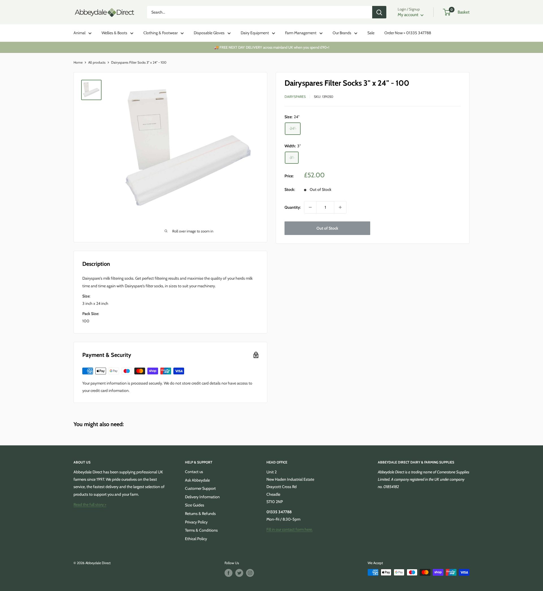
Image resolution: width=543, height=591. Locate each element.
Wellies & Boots (114, 32)
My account (408, 14)
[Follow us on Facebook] (228, 573)
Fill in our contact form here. (289, 529)
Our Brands (342, 32)
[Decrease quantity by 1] (310, 207)
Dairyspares (295, 96)
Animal (79, 32)
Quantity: (293, 207)
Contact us (194, 471)
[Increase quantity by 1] (340, 207)
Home (78, 62)
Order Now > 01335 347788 (407, 32)
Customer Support (200, 488)
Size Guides (194, 505)
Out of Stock (327, 228)
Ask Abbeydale (197, 480)
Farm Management (300, 32)
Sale (370, 32)
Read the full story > (90, 504)
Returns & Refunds (200, 513)
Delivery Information (202, 496)
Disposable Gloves (209, 32)
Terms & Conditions (201, 530)
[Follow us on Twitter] (239, 573)
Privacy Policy (196, 522)
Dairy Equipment (255, 32)
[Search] (379, 12)
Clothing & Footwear (160, 32)
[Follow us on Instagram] (250, 573)
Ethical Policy (196, 538)
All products (96, 62)
